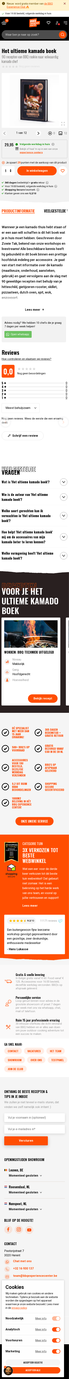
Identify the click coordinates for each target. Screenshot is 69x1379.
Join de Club (15, 1069)
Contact (13, 1051)
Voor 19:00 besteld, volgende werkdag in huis (29, 186)
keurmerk (20, 189)
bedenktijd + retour (25, 182)
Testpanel (57, 1060)
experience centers (31, 152)
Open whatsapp (20, 334)
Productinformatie (18, 211)
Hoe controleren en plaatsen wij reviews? (26, 359)
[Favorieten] (49, 23)
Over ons (36, 1060)
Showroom (15, 1060)
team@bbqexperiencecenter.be (35, 1276)
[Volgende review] (63, 422)
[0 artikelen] (5, 23)
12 (65, 133)
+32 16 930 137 (23, 1268)
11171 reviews (49, 920)
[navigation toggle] (64, 23)
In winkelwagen (37, 170)
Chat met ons (22, 1261)
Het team (55, 1051)
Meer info (41, 1318)
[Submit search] (62, 34)
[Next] (38, 133)
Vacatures (34, 1051)
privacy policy (19, 1307)
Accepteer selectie (33, 1362)
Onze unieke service (34, 821)
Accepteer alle (33, 1370)
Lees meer (30, 905)
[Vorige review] (5, 422)
